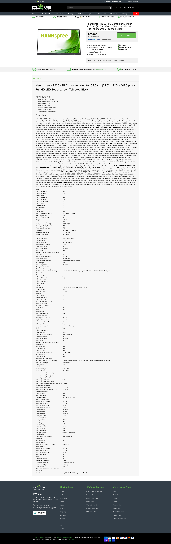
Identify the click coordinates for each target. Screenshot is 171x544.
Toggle (38, 1)
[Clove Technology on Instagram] (38, 494)
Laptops (90, 14)
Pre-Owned (46, 14)
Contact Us (116, 495)
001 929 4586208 (133, 1)
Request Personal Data (119, 518)
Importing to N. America (93, 508)
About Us (115, 491)
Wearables (114, 14)
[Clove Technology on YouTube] (36, 494)
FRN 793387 (72, 539)
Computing (102, 14)
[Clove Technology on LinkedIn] (41, 494)
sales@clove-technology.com (112, 1)
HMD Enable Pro (91, 512)
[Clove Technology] (40, 488)
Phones (34, 14)
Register (115, 498)
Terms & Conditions (118, 512)
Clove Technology (39, 537)
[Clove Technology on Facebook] (43, 494)
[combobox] (87, 7)
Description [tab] (40, 78)
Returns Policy (117, 505)
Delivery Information (92, 498)
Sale (136, 14)
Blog (61, 525)
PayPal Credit (90, 501)
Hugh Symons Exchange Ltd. (65, 537)
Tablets (80, 14)
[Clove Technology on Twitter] (34, 494)
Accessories (59, 14)
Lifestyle (125, 14)
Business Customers (92, 495)
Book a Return (117, 508)
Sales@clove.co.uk (100, 69)
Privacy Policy (117, 515)
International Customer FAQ (94, 491)
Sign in (115, 501)
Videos (62, 528)
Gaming (70, 14)
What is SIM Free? (91, 505)
